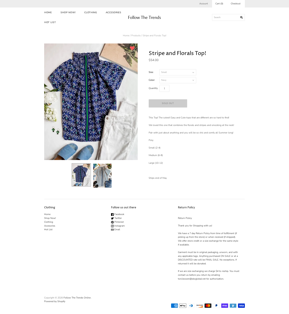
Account (203, 3)
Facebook (119, 214)
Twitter (118, 218)
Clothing (90, 12)
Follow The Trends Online (77, 297)
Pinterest (119, 222)
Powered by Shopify (54, 301)
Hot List (50, 22)
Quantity (153, 88)
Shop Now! (68, 12)
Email (117, 229)
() (219, 3)
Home (48, 12)
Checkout (235, 3)
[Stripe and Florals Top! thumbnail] (81, 174)
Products (136, 35)
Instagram (119, 225)
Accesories (113, 12)
